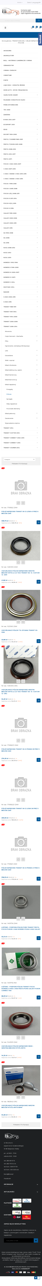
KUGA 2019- (8, 257)
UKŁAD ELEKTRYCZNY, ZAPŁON (13, 370)
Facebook (7, 1178)
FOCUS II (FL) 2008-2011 (11, 193)
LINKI (6, 350)
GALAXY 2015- (8, 228)
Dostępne (19, 459)
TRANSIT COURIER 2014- (12, 447)
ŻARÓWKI (7, 114)
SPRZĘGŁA (9, 399)
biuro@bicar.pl (8, 1174)
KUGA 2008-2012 (9, 247)
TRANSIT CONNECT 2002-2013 (14, 438)
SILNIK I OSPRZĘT (9, 360)
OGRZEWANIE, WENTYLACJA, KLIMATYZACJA (17, 346)
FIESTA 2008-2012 (10, 149)
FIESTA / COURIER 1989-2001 (13, 139)
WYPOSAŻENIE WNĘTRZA (12, 423)
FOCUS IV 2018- (9, 208)
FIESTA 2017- (8, 159)
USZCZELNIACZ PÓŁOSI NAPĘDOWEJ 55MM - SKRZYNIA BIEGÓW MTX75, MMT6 (17, 1047)
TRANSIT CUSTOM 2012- (12, 433)
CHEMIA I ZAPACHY (10, 70)
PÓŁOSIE (8, 394)
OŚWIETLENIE (9, 355)
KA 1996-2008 (8, 233)
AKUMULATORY (9, 55)
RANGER (6, 292)
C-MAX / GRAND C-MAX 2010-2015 (15, 174)
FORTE (6, 80)
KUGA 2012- (8, 252)
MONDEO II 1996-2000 (11, 267)
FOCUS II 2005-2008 (10, 188)
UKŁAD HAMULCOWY (11, 375)
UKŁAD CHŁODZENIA (10, 365)
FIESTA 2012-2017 (10, 154)
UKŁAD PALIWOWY (10, 413)
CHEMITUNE (8, 75)
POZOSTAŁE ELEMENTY (13, 408)
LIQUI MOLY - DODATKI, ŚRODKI (14, 85)
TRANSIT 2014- (9, 428)
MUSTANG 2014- (9, 287)
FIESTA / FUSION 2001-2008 (13, 144)
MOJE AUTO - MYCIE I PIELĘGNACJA (16, 90)
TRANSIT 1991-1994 (10, 311)
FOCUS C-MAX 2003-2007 (12, 164)
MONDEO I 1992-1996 (11, 262)
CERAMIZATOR (9, 65)
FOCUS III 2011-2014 (10, 198)
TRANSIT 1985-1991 (10, 307)
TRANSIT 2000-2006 (11, 321)
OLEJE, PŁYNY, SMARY (11, 95)
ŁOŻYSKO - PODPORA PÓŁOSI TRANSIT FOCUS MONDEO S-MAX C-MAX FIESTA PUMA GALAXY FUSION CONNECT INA (20, 988)
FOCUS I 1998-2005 (10, 183)
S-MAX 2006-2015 (9, 297)
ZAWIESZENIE (9, 418)
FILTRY (6, 341)
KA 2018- (6, 242)
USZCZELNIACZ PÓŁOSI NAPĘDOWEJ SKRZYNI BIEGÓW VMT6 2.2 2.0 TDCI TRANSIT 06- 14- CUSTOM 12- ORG (20, 691)
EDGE (5, 129)
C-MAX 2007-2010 (10, 169)
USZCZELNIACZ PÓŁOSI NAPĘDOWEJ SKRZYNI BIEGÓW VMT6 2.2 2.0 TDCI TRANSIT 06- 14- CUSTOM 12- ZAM (20, 573)
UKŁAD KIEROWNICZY (11, 379)
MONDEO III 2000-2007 (11, 272)
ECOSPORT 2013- (9, 124)
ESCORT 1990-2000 (10, 134)
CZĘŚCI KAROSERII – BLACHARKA (14, 336)
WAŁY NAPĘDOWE (11, 404)
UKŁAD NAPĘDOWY (10, 384)
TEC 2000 (7, 109)
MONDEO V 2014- (9, 282)
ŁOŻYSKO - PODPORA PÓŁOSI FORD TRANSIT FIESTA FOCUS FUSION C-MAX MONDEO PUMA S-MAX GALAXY (20, 928)
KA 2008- (7, 238)
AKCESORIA (7, 50)
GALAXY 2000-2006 (10, 218)
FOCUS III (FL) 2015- (10, 203)
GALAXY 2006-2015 (10, 223)
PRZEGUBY (9, 389)
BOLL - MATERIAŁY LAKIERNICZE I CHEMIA (18, 60)
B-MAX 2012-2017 (9, 119)
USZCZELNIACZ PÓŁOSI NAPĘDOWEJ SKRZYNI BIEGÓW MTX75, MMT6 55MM (17, 1106)
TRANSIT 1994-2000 (10, 316)
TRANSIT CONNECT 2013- (12, 443)
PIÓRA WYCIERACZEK (11, 105)
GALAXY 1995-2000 (10, 213)
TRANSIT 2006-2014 (10, 326)
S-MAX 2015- (8, 302)
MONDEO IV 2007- (10, 277)
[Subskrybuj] (36, 1240)
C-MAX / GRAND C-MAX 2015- (13, 178)
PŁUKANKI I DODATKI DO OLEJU (14, 100)
